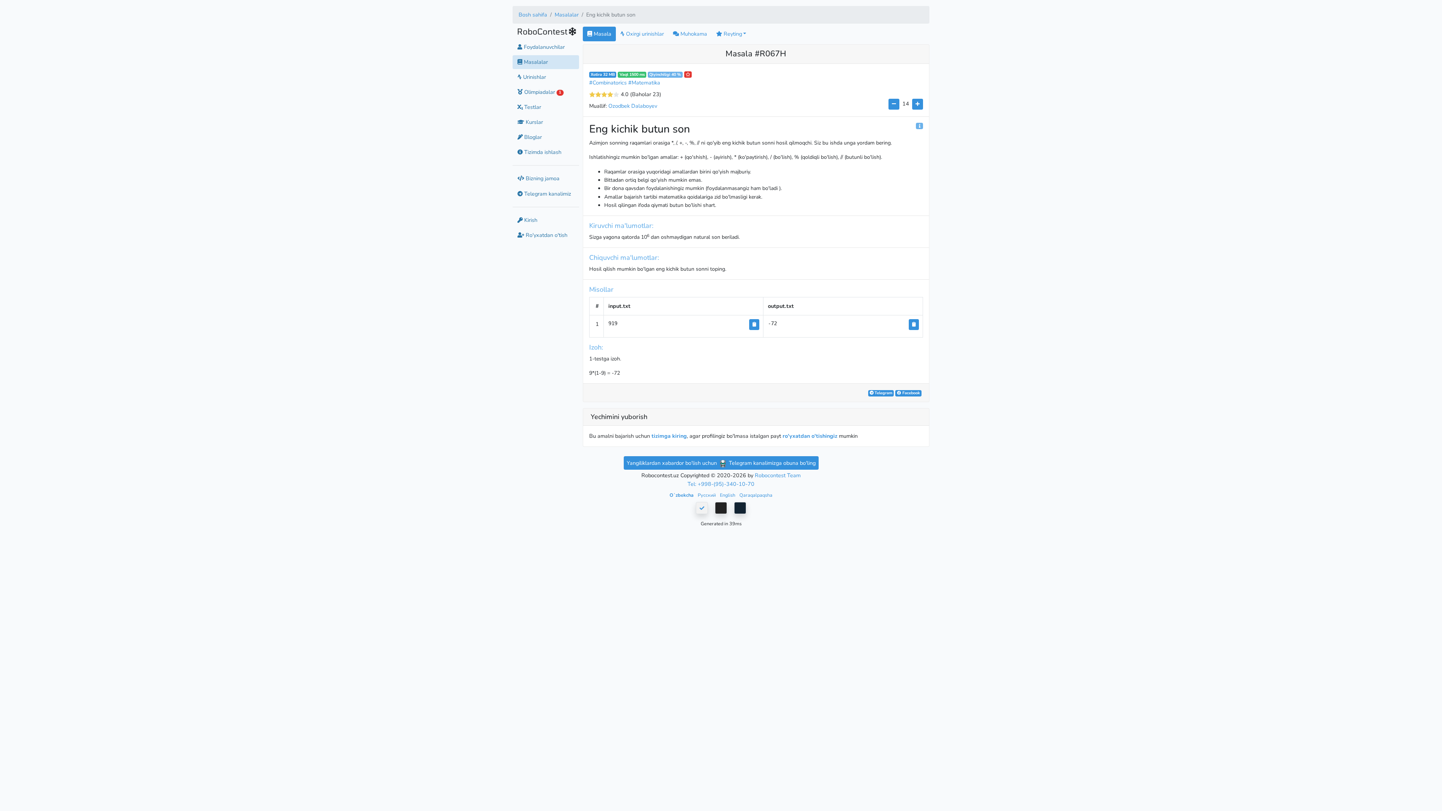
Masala (601, 34)
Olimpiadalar (542, 92)
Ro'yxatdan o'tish (545, 235)
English (728, 495)
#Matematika (644, 82)
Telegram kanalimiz (547, 193)
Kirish (530, 220)
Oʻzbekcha (682, 495)
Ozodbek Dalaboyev (632, 106)
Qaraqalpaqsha (755, 495)
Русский (707, 495)
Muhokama (693, 34)
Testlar (532, 107)
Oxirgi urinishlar (644, 34)
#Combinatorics (608, 82)
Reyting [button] (732, 34)
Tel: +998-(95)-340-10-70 (721, 484)
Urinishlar (534, 77)
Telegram (882, 393)
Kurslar (533, 122)
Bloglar (532, 137)
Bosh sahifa (533, 14)
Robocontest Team (778, 475)
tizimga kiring (669, 436)
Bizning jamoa (542, 178)
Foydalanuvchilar (543, 47)
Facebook (910, 393)
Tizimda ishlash (542, 152)
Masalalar (567, 14)
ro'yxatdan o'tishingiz (810, 436)
